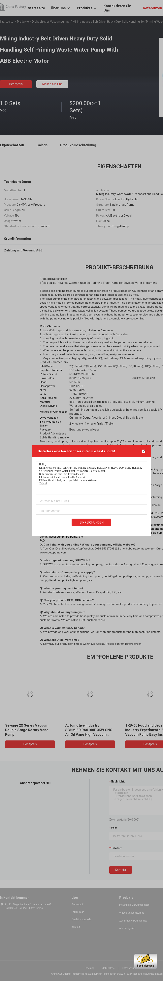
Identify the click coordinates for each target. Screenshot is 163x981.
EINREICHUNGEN (92, 522)
